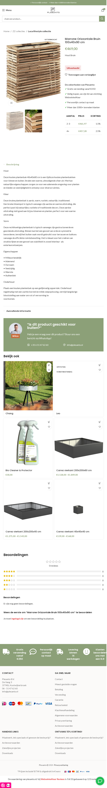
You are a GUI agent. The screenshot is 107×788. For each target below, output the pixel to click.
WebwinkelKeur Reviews (53, 779)
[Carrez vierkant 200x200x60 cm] (79, 442)
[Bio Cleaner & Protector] (28, 442)
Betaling (59, 689)
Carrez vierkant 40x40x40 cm (72, 531)
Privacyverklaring (63, 720)
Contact (59, 679)
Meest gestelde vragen (66, 684)
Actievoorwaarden (64, 725)
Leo (58, 413)
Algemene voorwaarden (66, 715)
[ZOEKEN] (102, 19)
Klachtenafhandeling (65, 710)
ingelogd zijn (17, 618)
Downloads (7, 753)
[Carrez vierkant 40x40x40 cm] (79, 504)
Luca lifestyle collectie (39, 31)
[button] (9, 72)
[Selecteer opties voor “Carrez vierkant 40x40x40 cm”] (99, 483)
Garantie (59, 699)
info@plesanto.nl (10, 691)
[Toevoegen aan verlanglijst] (49, 369)
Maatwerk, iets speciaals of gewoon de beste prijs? (26, 737)
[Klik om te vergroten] (11, 103)
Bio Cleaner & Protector (19, 470)
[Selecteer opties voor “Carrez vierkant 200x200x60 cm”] (99, 421)
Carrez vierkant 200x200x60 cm (74, 470)
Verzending (60, 694)
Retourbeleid (61, 705)
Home (6, 31)
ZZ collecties (19, 31)
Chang (9, 413)
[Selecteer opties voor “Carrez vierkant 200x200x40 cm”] (49, 483)
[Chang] (28, 385)
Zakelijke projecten (11, 748)
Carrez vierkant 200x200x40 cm (23, 531)
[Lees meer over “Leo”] (99, 365)
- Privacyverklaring (60, 765)
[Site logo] (53, 9)
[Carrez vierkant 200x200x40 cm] (28, 504)
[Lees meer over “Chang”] (49, 365)
